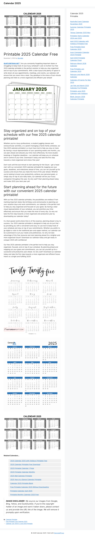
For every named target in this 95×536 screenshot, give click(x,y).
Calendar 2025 (12, 3)
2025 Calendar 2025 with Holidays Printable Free (28, 461)
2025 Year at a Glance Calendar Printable (25, 479)
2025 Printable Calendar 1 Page (22, 468)
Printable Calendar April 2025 (21, 491)
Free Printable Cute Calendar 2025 (16, 521)
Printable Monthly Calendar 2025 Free (24, 495)
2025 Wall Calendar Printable (21, 476)
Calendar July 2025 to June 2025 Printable (19, 523)
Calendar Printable (11, 519)
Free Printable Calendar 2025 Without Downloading (29, 487)
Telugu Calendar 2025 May (80, 33)
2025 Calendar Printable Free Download (25, 464)
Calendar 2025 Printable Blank (21, 483)
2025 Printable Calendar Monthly (22, 472)
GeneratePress (59, 533)
